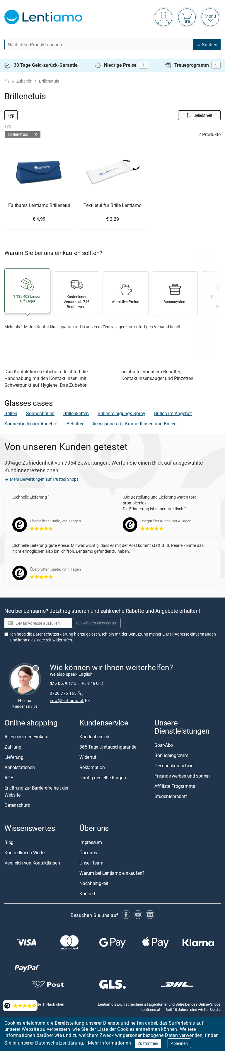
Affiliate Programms (174, 786)
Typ (11, 115)
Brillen (10, 413)
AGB (8, 777)
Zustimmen (148, 1043)
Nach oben (55, 1004)
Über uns (88, 852)
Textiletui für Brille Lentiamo (112, 205)
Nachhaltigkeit (93, 883)
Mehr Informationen (109, 1043)
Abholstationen (19, 767)
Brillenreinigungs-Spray (121, 413)
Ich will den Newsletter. (96, 623)
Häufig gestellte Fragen (102, 777)
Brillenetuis (18, 134)
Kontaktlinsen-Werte (24, 852)
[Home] (6, 81)
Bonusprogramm (171, 755)
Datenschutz (17, 805)
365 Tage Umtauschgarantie (107, 747)
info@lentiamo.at (67, 700)
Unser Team (91, 862)
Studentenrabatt (170, 796)
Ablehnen (179, 1043)
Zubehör (24, 81)
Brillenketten (76, 413)
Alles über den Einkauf (26, 736)
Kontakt (87, 893)
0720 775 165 (63, 693)
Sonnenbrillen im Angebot (31, 423)
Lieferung (13, 757)
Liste (102, 1029)
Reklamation (92, 767)
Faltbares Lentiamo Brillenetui (39, 205)
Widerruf (87, 757)
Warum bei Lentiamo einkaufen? (111, 872)
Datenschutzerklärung (59, 1043)
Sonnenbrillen (40, 413)
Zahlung (12, 747)
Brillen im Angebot (173, 413)
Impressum (90, 842)
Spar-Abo (163, 745)
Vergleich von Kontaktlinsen (32, 862)
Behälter (75, 423)
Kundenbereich (94, 736)
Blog (8, 842)
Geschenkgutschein (174, 765)
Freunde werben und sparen (182, 775)
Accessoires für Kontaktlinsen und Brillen (134, 423)
